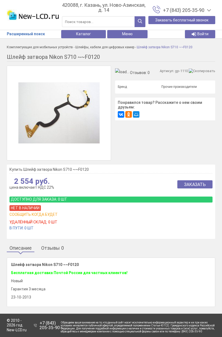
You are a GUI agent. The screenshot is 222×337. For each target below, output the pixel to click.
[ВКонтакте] (121, 114)
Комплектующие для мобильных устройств (40, 47)
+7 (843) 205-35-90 (50, 325)
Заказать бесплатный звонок (181, 20)
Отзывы (52, 248)
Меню (127, 34)
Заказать (195, 184)
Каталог (83, 34)
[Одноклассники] (128, 114)
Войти (202, 34)
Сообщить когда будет (33, 214)
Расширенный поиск (26, 34)
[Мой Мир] (136, 114)
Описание (20, 248)
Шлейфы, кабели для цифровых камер (104, 47)
